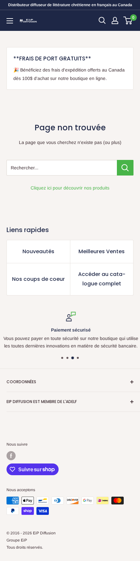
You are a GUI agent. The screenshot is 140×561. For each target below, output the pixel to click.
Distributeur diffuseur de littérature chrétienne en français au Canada (70, 5)
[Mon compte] (115, 20)
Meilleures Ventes (101, 251)
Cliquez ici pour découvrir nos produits (70, 187)
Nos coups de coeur (38, 279)
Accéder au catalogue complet (101, 279)
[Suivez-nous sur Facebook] (11, 455)
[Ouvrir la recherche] (102, 20)
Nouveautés (38, 251)
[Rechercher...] (125, 168)
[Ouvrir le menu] (10, 20)
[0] (128, 20)
